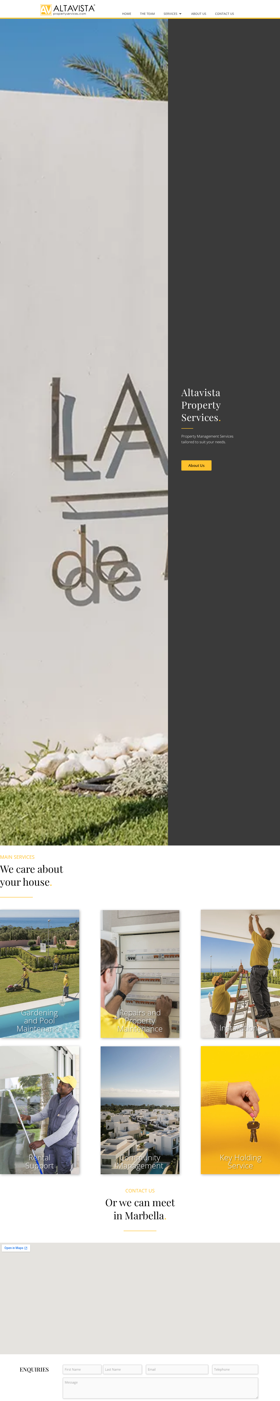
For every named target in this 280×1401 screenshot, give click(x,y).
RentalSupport (39, 1161)
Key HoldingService (240, 1161)
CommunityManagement (140, 1161)
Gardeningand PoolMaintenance (39, 1020)
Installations (240, 1027)
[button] (173, 14)
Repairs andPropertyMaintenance (140, 1020)
